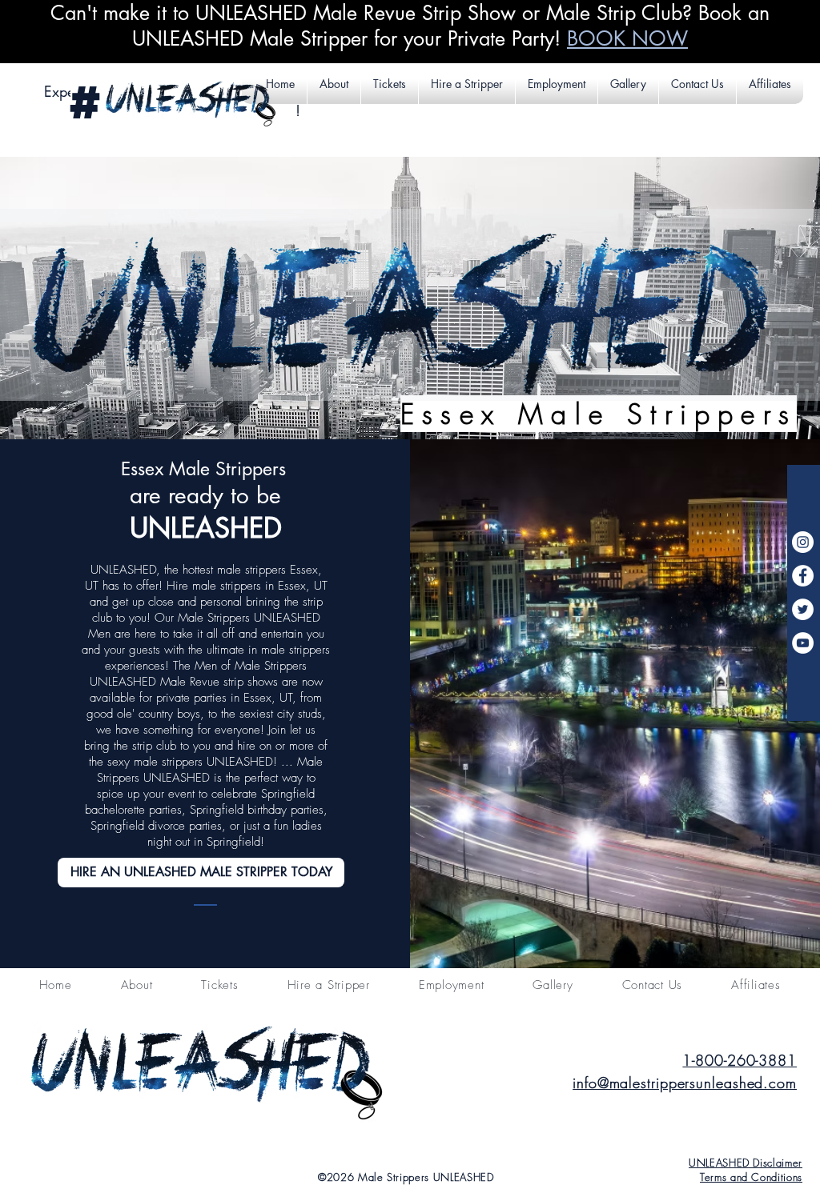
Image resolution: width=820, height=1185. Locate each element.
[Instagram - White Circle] (803, 542)
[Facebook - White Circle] (803, 575)
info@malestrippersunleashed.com (685, 1082)
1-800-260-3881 (739, 1060)
